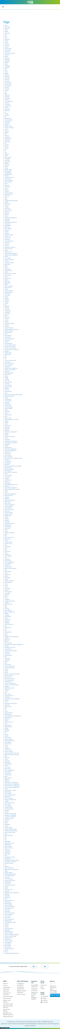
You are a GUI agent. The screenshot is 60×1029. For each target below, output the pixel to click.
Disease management (10, 799)
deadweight (8, 483)
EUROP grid (8, 404)
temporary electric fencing (11, 754)
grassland (7, 511)
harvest (7, 205)
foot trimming (8, 382)
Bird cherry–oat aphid (10, 273)
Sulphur (7, 298)
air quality (7, 593)
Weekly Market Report (10, 874)
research (7, 103)
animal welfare (8, 408)
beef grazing (8, 882)
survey (6, 747)
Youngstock (8, 858)
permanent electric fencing (12, 753)
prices (6, 129)
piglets (6, 73)
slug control (8, 503)
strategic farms (8, 542)
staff (6, 899)
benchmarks (8, 171)
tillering (7, 176)
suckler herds (8, 750)
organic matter (8, 514)
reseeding (7, 453)
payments (7, 761)
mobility (7, 379)
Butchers (7, 866)
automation (8, 528)
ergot (6, 250)
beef (6, 34)
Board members (9, 835)
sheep (6, 671)
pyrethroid (7, 269)
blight (6, 871)
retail (6, 540)
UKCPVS (7, 261)
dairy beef (7, 411)
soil (5, 117)
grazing (7, 433)
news (6, 548)
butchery (7, 820)
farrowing (7, 61)
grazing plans (8, 470)
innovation (7, 104)
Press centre (42, 988)
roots (6, 188)
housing (7, 115)
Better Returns (8, 778)
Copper (6, 303)
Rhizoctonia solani (9, 843)
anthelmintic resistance (11, 441)
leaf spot (7, 244)
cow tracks (7, 883)
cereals (6, 231)
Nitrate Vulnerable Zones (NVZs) (13, 466)
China (6, 745)
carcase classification (10, 683)
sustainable (8, 50)
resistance (7, 98)
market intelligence (10, 504)
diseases (7, 520)
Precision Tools (8, 889)
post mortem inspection (11, 472)
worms (6, 438)
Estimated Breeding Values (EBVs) (13, 394)
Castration (7, 910)
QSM (6, 534)
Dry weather (8, 945)
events (6, 672)
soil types (7, 459)
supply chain (8, 106)
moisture (7, 324)
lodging (7, 163)
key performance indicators (12, 349)
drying (6, 321)
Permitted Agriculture (10, 922)
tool (6, 92)
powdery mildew (9, 234)
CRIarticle (7, 757)
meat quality (8, 563)
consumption (8, 86)
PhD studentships (9, 680)
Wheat (6, 297)
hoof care (7, 380)
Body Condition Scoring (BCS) (12, 489)
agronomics (8, 162)
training (7, 87)
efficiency (7, 110)
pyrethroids (8, 278)
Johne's (6, 821)
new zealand (8, 771)
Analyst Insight (8, 872)
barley (6, 669)
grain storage (8, 228)
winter (6, 166)
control (6, 720)
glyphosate (7, 283)
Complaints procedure (20, 984)
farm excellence (9, 101)
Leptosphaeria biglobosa (11, 255)
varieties (7, 646)
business (7, 89)
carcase (7, 886)
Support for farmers (6, 1010)
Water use (7, 689)
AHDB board (8, 844)
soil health (7, 522)
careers (7, 90)
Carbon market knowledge (11, 934)
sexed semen (8, 414)
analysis (7, 700)
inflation (7, 44)
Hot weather (8, 944)
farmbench (7, 551)
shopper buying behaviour (12, 636)
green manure (8, 210)
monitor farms (8, 543)
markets (7, 154)
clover (6, 216)
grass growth (8, 467)
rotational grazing (9, 688)
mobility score (8, 387)
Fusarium (7, 317)
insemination (8, 391)
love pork (7, 877)
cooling (6, 320)
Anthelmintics (8, 681)
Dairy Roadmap (9, 914)
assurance (7, 140)
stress (6, 72)
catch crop (7, 208)
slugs (6, 199)
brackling (7, 160)
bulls (6, 393)
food (6, 536)
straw (6, 64)
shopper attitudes (9, 581)
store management (10, 770)
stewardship (8, 118)
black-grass (8, 203)
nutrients (7, 309)
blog (6, 708)
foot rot (6, 245)
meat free (7, 28)
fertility (6, 422)
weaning (7, 75)
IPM (6, 657)
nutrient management (10, 450)
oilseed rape (8, 525)
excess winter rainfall (10, 790)
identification (8, 714)
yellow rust (7, 238)
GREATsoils (7, 501)
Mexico (6, 635)
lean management (9, 919)
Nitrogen (7, 306)
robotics (7, 590)
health (6, 31)
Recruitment (8, 743)
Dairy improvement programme (13, 716)
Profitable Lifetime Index (11, 830)
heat (6, 70)
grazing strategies (9, 469)
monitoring (7, 773)
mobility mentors (9, 818)
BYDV (6, 266)
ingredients (8, 851)
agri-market (8, 768)
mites (6, 276)
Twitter (44, 998)
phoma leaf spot (9, 193)
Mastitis (7, 388)
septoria (7, 233)
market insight (8, 126)
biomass (7, 189)
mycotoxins (7, 224)
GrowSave (7, 852)
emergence (7, 186)
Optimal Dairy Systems (10, 568)
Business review (9, 863)
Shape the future (8, 1016)
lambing (7, 486)
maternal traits (8, 495)
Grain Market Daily (9, 875)
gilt (5, 630)
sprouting (7, 158)
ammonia (7, 652)
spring (6, 168)
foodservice (8, 539)
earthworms (8, 515)
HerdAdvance (8, 717)
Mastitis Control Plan (10, 369)
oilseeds (7, 518)
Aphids (6, 272)
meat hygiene (8, 556)
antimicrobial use (9, 624)
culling (6, 435)
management (8, 632)
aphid (6, 531)
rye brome (7, 295)
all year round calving (10, 348)
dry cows (7, 390)
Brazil (6, 146)
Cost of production (9, 338)
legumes (7, 213)
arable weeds (8, 567)
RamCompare (8, 643)
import (6, 826)
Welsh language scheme (34, 997)
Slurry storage (8, 827)
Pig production (8, 726)
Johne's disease (9, 675)
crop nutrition (8, 475)
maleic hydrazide (9, 868)
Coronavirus (8, 916)
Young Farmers (8, 807)
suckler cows (8, 418)
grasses (7, 214)
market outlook (8, 739)
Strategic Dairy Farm (10, 647)
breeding (7, 59)
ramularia (7, 242)
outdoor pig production (11, 650)
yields (6, 155)
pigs (6, 605)
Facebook (45, 996)
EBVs (6, 416)
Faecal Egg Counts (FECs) (11, 442)
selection (7, 402)
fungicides (7, 264)
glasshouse (7, 640)
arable (6, 517)
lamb (6, 36)
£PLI (6, 356)
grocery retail (8, 82)
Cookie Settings (4, 1028)
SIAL (6, 837)
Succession (7, 767)
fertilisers (7, 464)
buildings (7, 67)
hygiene (7, 124)
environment (8, 48)
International (8, 571)
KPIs (6, 570)
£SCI (6, 357)
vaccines (7, 481)
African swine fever (10, 666)
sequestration (8, 332)
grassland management (11, 487)
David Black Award (9, 740)
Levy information (8, 996)
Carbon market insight (10, 936)
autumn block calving (10, 345)
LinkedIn (44, 1000)
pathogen (7, 221)
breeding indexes (9, 396)
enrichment (8, 121)
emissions (7, 653)
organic (7, 279)
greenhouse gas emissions (12, 329)
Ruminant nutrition (10, 678)
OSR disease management (11, 782)
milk (6, 545)
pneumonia (8, 425)
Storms (6, 950)
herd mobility (8, 385)
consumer (7, 27)
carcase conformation (10, 360)
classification (8, 399)
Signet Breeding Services (11, 484)
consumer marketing (10, 816)
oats (6, 152)
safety (6, 410)
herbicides (7, 281)
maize (6, 473)
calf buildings (8, 335)
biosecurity (7, 141)
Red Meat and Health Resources (8, 1013)
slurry (6, 702)
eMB (6, 93)
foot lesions (8, 374)
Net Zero (7, 923)
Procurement (7, 998)
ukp (6, 838)
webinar (7, 595)
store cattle (7, 804)
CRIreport (7, 748)
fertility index (8, 352)
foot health (7, 854)
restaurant (7, 658)
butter (6, 711)
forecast (7, 135)
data (6, 550)
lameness (7, 371)
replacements (8, 447)
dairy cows (7, 917)
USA (6, 149)
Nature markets (9, 941)
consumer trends (9, 537)
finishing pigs (8, 903)
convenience (8, 84)
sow (6, 626)
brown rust (7, 236)
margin (6, 342)
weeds (6, 202)
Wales (6, 576)
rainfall (6, 691)
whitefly (7, 638)
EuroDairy (7, 599)
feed (6, 134)
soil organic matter (9, 523)
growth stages (8, 169)
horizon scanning (9, 127)
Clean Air (7, 849)
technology (7, 577)
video (6, 598)
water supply (8, 846)
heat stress (7, 337)
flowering (7, 227)
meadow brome (9, 292)
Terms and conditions (34, 989)
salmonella (7, 902)
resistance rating (9, 262)
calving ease (8, 354)
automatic (7, 314)
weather (7, 810)
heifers (6, 446)
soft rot (6, 731)
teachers (7, 54)
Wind (6, 951)
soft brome (7, 293)
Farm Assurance (9, 908)
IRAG (6, 663)
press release (8, 610)
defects (6, 736)
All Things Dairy (9, 878)
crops (6, 587)
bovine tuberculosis (10, 913)
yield (6, 183)
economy (7, 45)
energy (6, 113)
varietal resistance (9, 259)
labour (6, 765)
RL (5, 151)
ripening (7, 165)
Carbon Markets (9, 933)
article (6, 585)
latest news (8, 619)
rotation (7, 191)
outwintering (8, 920)
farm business (8, 591)
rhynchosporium (9, 241)
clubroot (7, 196)
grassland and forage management (14, 644)
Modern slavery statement (21, 991)
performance (8, 627)
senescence (8, 179)
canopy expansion (9, 177)
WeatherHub (8, 706)
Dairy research (8, 365)
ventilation (7, 65)
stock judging (8, 806)
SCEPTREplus (8, 526)
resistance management (11, 253)
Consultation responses (7, 988)
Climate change (9, 331)
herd (6, 633)
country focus (8, 775)
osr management (9, 809)
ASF (5, 143)
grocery (7, 47)
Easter (6, 42)
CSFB (6, 267)
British (6, 579)
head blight (8, 225)
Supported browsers (34, 993)
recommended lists (10, 667)
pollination (7, 762)
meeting (7, 608)
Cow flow (7, 383)
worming (7, 58)
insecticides (8, 664)
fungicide (7, 219)
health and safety (9, 509)
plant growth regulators (11, 217)
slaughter (7, 622)
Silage (6, 376)
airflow (6, 728)
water (6, 68)
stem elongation (9, 180)
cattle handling (8, 407)
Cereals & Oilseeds (9, 532)
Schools (7, 812)
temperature (8, 138)
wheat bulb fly (8, 270)
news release (8, 582)
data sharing (8, 560)
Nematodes (8, 275)
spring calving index (10, 832)
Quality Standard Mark (10, 829)
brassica (7, 318)
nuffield (7, 801)
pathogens (7, 824)
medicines (7, 95)
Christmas (7, 81)
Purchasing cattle (9, 363)
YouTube (45, 1002)
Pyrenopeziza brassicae (11, 703)
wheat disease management (12, 784)
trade (6, 573)
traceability (7, 588)
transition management (11, 432)
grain (6, 315)
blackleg (7, 730)
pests (6, 197)
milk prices (7, 340)
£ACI (6, 833)
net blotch (7, 239)
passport (7, 230)
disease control (9, 722)
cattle (6, 424)
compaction (8, 311)
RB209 (6, 613)
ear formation (8, 182)
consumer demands (10, 880)
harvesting (7, 477)
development (8, 172)
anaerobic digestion (10, 906)
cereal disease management (12, 787)
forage (6, 377)
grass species (8, 455)
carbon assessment (10, 601)
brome (6, 289)
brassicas (7, 211)
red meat (7, 33)
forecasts (7, 705)
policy (6, 759)
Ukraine (7, 144)
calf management (9, 562)
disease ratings (9, 847)
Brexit (6, 56)
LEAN (6, 529)
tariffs (6, 823)
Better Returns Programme (12, 869)
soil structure (8, 461)
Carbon (6, 927)
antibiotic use (8, 480)
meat (6, 553)
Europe (6, 734)
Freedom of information (20, 988)
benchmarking (8, 343)
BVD (6, 756)
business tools (8, 604)
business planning (9, 802)
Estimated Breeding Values (12, 860)
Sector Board (8, 742)
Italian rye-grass (9, 286)
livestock (7, 99)
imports (7, 131)
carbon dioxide (8, 905)
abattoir (7, 132)
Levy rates (7, 78)
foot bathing (8, 792)
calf (5, 557)
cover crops (8, 694)
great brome (8, 287)
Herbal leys (7, 897)
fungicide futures (9, 695)
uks (5, 840)
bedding (7, 621)
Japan (6, 776)
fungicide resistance (10, 247)
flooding (7, 894)
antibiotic (7, 96)
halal (6, 607)
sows (6, 629)
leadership (7, 796)
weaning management (10, 449)
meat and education (10, 53)
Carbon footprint (9, 328)
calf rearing (8, 737)
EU (5, 865)
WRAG (6, 284)
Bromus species (9, 290)
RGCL (6, 855)
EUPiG (6, 641)
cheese (6, 618)
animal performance (10, 885)
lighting (7, 686)
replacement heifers (10, 436)
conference (7, 574)
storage (7, 207)
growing (7, 430)
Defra (6, 661)
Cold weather (8, 942)
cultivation (7, 312)
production (7, 109)
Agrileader (7, 930)
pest (6, 692)
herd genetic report (10, 857)
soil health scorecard (10, 861)
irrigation (7, 498)
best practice (8, 677)
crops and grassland (10, 795)
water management (10, 500)
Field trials (7, 911)
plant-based (8, 616)
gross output (8, 157)
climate (6, 925)
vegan (6, 30)
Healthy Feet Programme (11, 368)
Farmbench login (8, 1004)
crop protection (9, 506)
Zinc (6, 304)
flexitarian (7, 39)
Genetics (7, 351)
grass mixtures (8, 456)
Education (6, 991)
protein (6, 41)
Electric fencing (9, 751)
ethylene (7, 719)
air (5, 112)
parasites (7, 427)
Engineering (8, 725)
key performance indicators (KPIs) (13, 458)
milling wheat (8, 655)
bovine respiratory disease (12, 685)
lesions (6, 788)
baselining (7, 939)
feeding (7, 76)
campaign (7, 660)
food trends (8, 546)
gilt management (9, 900)
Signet (6, 397)
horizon (7, 107)
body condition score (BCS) (12, 419)
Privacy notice (21, 994)
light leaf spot (8, 194)
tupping (7, 497)
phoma (6, 256)
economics (7, 896)
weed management (10, 612)
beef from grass (9, 798)
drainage (7, 428)
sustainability (8, 764)
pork (6, 37)
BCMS (6, 888)
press (6, 584)
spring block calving (10, 346)
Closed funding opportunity (12, 953)
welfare (7, 62)
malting (7, 326)
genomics (7, 781)
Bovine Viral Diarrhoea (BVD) (12, 674)
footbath (7, 779)
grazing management (10, 494)
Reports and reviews (6, 1001)
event (6, 596)
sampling (7, 137)
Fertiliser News (8, 937)
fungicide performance (11, 222)
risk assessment (9, 120)
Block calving (8, 793)
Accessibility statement (34, 986)
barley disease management (12, 785)
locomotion (7, 362)
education (7, 51)
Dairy (6, 25)
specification (8, 405)
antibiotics (7, 559)
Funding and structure (6, 993)
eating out (7, 554)
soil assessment (9, 512)
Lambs (6, 491)
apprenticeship (9, 712)
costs (6, 492)
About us (5, 983)
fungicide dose (8, 248)
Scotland (7, 565)
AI (5, 709)
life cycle (7, 185)
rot (5, 733)
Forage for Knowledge (10, 815)
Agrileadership (8, 931)
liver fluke (7, 439)
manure (7, 301)
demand (7, 307)
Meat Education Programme (12, 892)
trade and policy (9, 928)
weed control (8, 452)
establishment (8, 174)
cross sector (8, 649)
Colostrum (7, 366)
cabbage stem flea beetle (11, 200)
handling (7, 444)
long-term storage (9, 323)
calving (6, 421)
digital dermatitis (9, 373)
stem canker (8, 258)
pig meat (7, 891)
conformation (8, 401)
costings (7, 478)
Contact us (44, 985)
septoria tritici (8, 252)
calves (6, 413)
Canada (7, 148)
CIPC (6, 723)
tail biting (7, 123)
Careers (5, 985)
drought (7, 602)
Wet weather (8, 947)
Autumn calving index (10, 813)
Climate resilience (9, 948)
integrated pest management (12, 698)
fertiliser (7, 300)
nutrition (7, 79)
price (6, 334)
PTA (6, 359)
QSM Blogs (7, 841)
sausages (7, 615)
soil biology (7, 463)
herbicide (7, 697)
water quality (8, 508)
